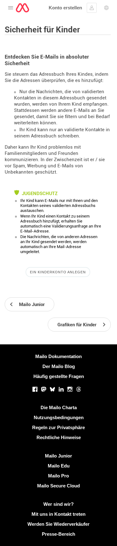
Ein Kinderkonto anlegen (58, 272)
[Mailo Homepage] (22, 7)
